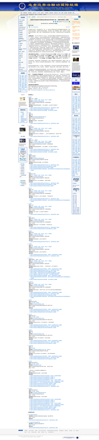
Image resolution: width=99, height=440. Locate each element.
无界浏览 (42, 432)
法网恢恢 (26, 430)
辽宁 (20, 87)
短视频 (65, 12)
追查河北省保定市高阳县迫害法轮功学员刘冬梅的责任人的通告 (43, 166)
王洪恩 (30, 361)
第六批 (74, 210)
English (44, 14)
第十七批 (75, 198)
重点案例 (22, 168)
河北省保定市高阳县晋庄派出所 (39, 116)
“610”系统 (33, 348)
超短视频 (70, 12)
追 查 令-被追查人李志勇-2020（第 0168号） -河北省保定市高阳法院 (44, 274)
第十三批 (75, 203)
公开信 (38, 12)
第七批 (78, 209)
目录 (23, 114)
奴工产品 (21, 53)
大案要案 (21, 25)
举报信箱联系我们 (23, 149)
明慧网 (36, 430)
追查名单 (56, 12)
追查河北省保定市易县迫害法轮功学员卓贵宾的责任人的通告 (42, 385)
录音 (59, 12)
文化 (20, 60)
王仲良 (30, 203)
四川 (25, 78)
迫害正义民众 (22, 67)
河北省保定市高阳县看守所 (34, 422)
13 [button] (74, 65)
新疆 (20, 82)
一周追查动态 (23, 183)
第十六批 (75, 199)
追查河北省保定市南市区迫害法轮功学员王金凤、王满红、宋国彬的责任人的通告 (47, 381)
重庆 (23, 76)
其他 (25, 90)
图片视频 (22, 164)
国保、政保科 (36, 302)
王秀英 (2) (31, 281)
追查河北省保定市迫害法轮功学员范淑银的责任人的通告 (41, 109)
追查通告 (30, 12)
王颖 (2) (30, 330)
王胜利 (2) (31, 345)
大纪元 (29, 432)
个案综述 (22, 165)
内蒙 (20, 78)
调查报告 (25, 12)
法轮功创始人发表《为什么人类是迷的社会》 (76, 23)
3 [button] (21, 102)
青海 (25, 87)
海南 (20, 84)
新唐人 (26, 432)
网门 (46, 432)
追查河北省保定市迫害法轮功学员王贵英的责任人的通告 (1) (42, 378)
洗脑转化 (21, 55)
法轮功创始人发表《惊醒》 (76, 27)
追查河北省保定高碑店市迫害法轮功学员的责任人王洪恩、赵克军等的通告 (45, 375)
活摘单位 (21, 36)
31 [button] (79, 70)
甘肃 (20, 86)
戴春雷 (30, 300)
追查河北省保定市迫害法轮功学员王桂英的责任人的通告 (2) (42, 377)
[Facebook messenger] (55, 21)
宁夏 (20, 79)
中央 (20, 75)
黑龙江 (20, 88)
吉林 (23, 78)
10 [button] (23, 103)
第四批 (74, 212)
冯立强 (30, 125)
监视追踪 (51, 12)
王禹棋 (30, 154)
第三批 (74, 185)
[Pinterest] (60, 21)
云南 (25, 76)
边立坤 (30, 314)
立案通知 (46, 12)
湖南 (25, 84)
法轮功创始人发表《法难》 (76, 30)
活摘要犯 (21, 34)
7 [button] (72, 52)
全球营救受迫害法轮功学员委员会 (52, 430)
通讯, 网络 (21, 62)
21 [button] (79, 67)
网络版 (22, 116)
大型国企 (21, 43)
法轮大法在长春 (34, 432)
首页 (21, 12)
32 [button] (72, 71)
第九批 (78, 207)
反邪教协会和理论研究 (22, 41)
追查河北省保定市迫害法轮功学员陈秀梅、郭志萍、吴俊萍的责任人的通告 (45, 275)
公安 (32, 115)
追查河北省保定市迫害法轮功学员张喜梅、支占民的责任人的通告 (43, 110)
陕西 (23, 87)
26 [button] (79, 68)
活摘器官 (21, 21)
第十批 (74, 207)
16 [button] (79, 65)
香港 (24, 88)
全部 (20, 91)
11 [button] (24, 103)
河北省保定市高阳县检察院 (38, 101)
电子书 (36, 14)
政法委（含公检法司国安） (22, 49)
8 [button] (20, 103)
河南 (23, 83)
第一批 (74, 186)
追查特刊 (22, 170)
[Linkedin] (57, 21)
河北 (20, 83)
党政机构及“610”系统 (21, 38)
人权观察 (70, 430)
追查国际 (23, 180)
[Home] (22, 6)
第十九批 (75, 195)
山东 (25, 79)
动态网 (39, 432)
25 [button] (77, 68)
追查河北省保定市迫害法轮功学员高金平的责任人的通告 (41, 167)
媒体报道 (21, 57)
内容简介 (75, 183)
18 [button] (74, 67)
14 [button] (22, 105)
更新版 (22, 112)
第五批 (78, 210)
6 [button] (25, 102)
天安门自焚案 (22, 20)
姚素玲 (30, 97)
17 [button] (19, 106)
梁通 (30, 112)
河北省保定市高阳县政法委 (38, 158)
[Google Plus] (65, 21)
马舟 (30, 216)
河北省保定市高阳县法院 (38, 129)
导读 (23, 113)
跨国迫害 (21, 23)
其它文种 (21, 69)
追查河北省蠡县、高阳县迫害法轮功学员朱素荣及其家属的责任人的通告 (45, 272)
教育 (20, 64)
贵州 (25, 86)
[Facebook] (53, 21)
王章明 (30, 244)
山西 (20, 80)
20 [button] (77, 67)
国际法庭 (66, 430)
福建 (23, 86)
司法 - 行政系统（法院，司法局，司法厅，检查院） (41, 99)
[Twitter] (59, 21)
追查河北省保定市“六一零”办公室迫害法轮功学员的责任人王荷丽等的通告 (45, 382)
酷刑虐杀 (21, 30)
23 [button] (74, 68)
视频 (62, 12)
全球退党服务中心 (51, 432)
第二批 (78, 185)
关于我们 (40, 14)
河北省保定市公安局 (37, 365)
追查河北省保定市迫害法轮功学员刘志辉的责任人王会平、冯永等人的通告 (45, 379)
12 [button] (19, 105)
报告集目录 (31, 14)
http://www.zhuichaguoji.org (36, 90)
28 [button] (74, 70)
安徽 (23, 79)
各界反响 (22, 172)
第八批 (74, 209)
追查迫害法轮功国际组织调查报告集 (23, 120)
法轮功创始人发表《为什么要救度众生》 (76, 39)
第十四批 (75, 202)
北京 (23, 75)
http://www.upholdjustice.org (49, 90)
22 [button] (72, 68)
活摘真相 (23, 182)
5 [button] (77, 50)
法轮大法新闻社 (31, 430)
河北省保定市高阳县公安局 (38, 304)
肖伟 (30, 172)
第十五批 (75, 200)
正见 (74, 430)
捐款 (77, 83)
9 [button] (21, 103)
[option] (23, 98)
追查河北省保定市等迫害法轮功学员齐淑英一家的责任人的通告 (43, 383)
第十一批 (75, 206)
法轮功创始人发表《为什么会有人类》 (76, 34)
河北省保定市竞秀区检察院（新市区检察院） (42, 142)
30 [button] (77, 70)
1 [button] (72, 50)
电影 (73, 12)
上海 (25, 75)
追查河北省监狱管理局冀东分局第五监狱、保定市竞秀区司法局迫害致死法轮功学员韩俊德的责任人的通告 (50, 169)
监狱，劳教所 (22, 51)
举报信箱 (22, 185)
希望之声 (77, 430)
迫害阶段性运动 (22, 27)
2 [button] (20, 102)
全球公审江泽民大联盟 (42, 430)
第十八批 (75, 196)
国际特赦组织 (61, 430)
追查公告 (34, 12)
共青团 (20, 45)
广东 (23, 80)
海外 (23, 90)
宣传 (20, 58)
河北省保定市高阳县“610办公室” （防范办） (42, 349)
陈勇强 (30, 231)
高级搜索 (76, 19)
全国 (20, 90)
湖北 (23, 84)
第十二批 (75, 205)
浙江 (25, 83)
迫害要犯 (21, 32)
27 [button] (72, 70)
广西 (25, 80)
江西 (25, 82)
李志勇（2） (31, 258)
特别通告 (22, 167)
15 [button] (24, 105)
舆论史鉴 (22, 173)
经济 (20, 66)
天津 (20, 76)
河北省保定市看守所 (33, 414)
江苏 (23, 82)
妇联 (20, 47)
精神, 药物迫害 (22, 29)
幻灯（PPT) (23, 14)
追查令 (42, 12)
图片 (27, 14)
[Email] (69, 21)
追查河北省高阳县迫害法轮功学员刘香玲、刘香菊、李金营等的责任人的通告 (46, 254)
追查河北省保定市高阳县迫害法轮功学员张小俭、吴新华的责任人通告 (44, 107)
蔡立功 (30, 188)
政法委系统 (33, 157)
